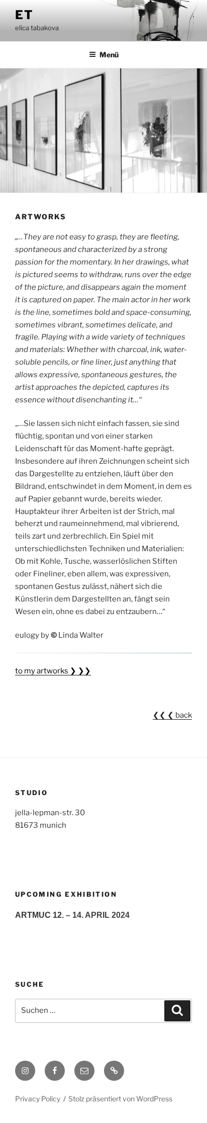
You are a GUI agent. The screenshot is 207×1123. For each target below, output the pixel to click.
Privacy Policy (37, 1098)
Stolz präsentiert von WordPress (120, 1098)
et (24, 15)
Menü (109, 54)
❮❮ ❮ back (172, 715)
